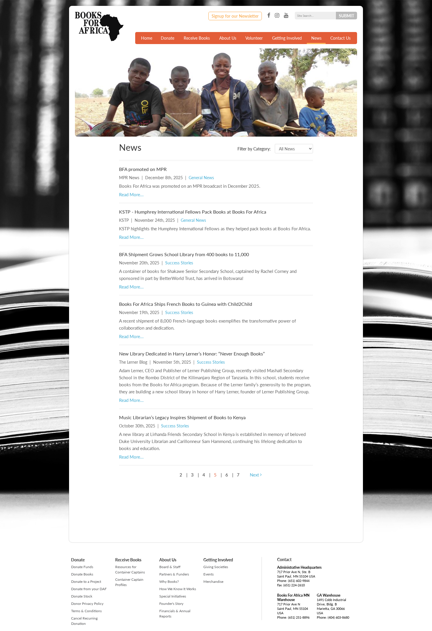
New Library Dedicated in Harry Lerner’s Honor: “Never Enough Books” (192, 353)
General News (201, 177)
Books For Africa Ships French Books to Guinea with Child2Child (185, 304)
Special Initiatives (172, 596)
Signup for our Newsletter (235, 16)
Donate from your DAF (89, 588)
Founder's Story (171, 603)
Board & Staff (169, 566)
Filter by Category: (254, 149)
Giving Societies (215, 566)
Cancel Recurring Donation (84, 621)
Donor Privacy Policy (87, 603)
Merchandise (213, 581)
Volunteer (254, 38)
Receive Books (197, 38)
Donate (167, 38)
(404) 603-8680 (338, 617)
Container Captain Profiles (129, 582)
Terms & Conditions (86, 610)
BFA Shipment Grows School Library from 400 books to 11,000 (184, 254)
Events (208, 574)
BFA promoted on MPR (143, 169)
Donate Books (82, 574)
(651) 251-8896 (298, 617)
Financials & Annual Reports (174, 613)
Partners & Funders (174, 574)
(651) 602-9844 (298, 580)
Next (255, 474)
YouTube (286, 15)
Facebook (268, 15)
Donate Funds (82, 566)
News (316, 38)
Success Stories (179, 263)
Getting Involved (287, 38)
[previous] (169, 474)
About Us (227, 38)
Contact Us (340, 38)
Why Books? (169, 581)
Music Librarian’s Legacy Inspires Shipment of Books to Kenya (182, 417)
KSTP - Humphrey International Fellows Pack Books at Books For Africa (192, 211)
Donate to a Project (86, 581)
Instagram (277, 15)
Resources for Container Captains (130, 569)
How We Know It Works (177, 588)
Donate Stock (81, 596)
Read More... (131, 194)
